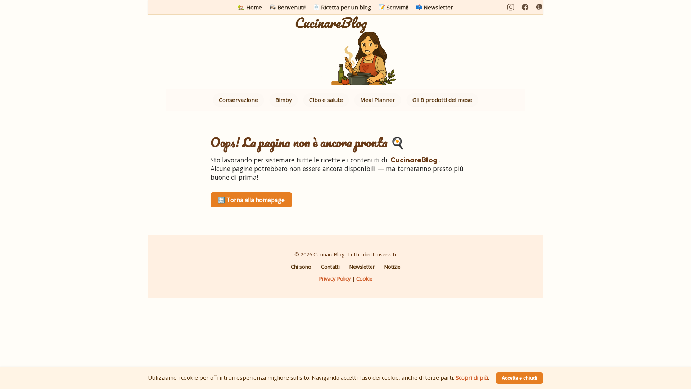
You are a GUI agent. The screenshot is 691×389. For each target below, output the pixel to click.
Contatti (330, 266)
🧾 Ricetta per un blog (342, 7)
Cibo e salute (326, 99)
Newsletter (362, 266)
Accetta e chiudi (519, 378)
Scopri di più (472, 377)
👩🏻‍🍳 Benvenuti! (287, 7)
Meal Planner (377, 99)
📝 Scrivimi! (393, 7)
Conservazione (238, 99)
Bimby (283, 99)
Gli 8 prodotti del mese (442, 99)
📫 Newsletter (434, 7)
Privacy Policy (335, 278)
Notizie (392, 266)
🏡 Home (250, 7)
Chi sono (301, 266)
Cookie (364, 278)
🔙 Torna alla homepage (251, 200)
